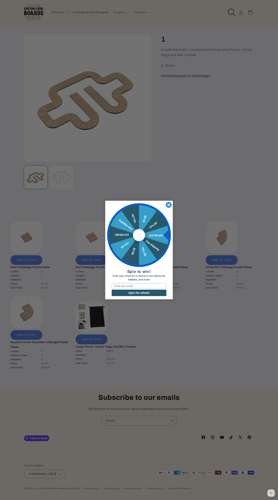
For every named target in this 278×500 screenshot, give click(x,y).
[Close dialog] (168, 205)
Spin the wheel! (139, 292)
